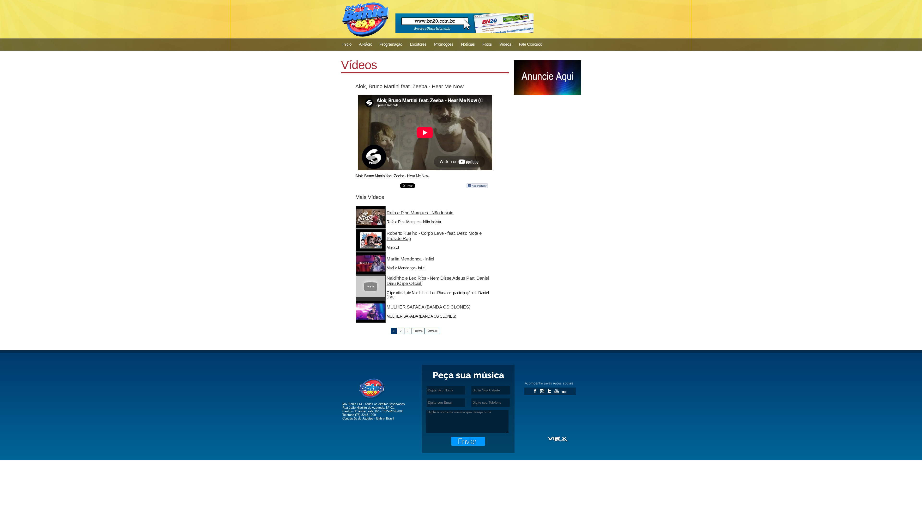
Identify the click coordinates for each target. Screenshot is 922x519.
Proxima (418, 330)
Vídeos (505, 44)
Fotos (487, 44)
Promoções (439, 44)
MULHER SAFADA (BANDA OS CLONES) (428, 306)
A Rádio (365, 44)
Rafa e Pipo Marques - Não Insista (420, 212)
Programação (391, 44)
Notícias (468, 44)
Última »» (433, 330)
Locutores (418, 44)
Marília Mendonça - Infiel (410, 258)
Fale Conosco (530, 44)
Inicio (346, 44)
